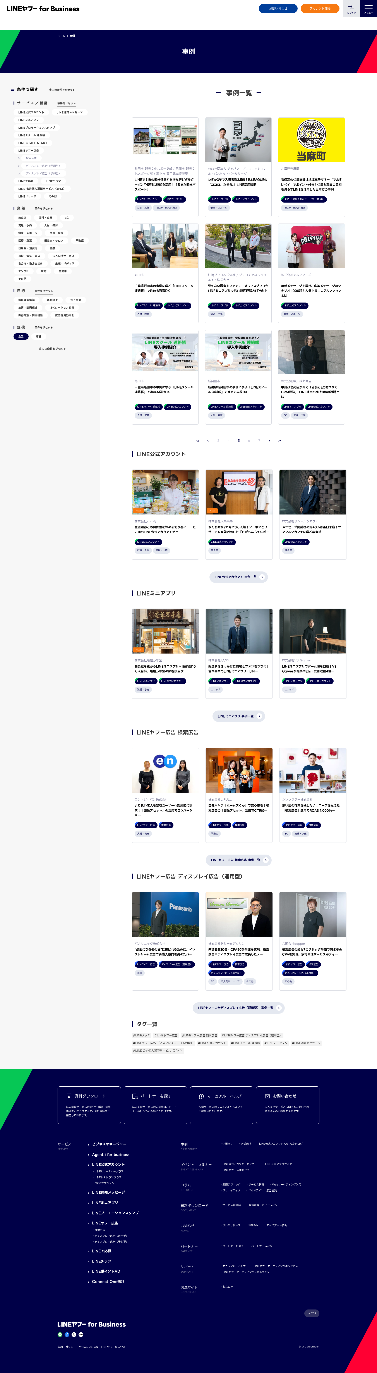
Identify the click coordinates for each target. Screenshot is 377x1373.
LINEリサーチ (27, 196)
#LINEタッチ (141, 1035)
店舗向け (246, 1144)
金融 (52, 248)
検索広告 (31, 158)
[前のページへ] (208, 441)
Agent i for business (110, 1154)
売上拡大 (75, 300)
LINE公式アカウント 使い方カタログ (281, 1144)
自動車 (63, 271)
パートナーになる (261, 1246)
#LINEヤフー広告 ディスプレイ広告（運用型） (252, 1035)
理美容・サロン (53, 241)
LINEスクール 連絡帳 (31, 135)
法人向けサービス (64, 256)
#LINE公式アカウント (212, 1043)
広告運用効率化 (64, 315)
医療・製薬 (25, 241)
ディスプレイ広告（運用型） (44, 166)
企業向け (228, 1144)
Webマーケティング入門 (286, 1184)
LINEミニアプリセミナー (280, 1164)
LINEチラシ (53, 181)
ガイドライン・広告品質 (262, 1190)
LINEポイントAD (106, 1271)
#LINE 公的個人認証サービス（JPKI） (158, 1050)
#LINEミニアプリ (276, 1043)
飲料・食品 (46, 218)
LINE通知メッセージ (70, 112)
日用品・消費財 (28, 248)
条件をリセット (66, 103)
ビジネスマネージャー (109, 1144)
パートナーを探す (233, 1246)
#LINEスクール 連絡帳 (245, 1043)
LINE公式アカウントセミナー (240, 1164)
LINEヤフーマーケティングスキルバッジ (246, 1272)
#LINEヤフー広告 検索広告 (199, 1035)
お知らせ (253, 1225)
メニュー (368, 13)
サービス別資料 (232, 1205)
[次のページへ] (269, 441)
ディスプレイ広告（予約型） (44, 173)
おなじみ (228, 1287)
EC (67, 218)
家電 (43, 271)
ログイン (351, 13)
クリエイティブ (231, 1190)
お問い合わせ (278, 8)
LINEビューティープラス (109, 1171)
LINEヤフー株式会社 (113, 1347)
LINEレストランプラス (108, 1177)
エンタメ (23, 271)
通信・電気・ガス (29, 256)
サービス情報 (256, 1184)
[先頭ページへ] (198, 441)
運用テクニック (232, 1184)
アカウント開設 (320, 8)
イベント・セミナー (196, 1166)
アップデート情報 (276, 1225)
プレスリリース (231, 1225)
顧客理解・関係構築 (30, 315)
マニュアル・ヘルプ (234, 1266)
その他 (53, 196)
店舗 (38, 336)
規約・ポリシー (67, 1347)
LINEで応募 (26, 181)
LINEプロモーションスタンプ (36, 128)
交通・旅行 (56, 233)
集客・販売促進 (28, 308)
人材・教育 (51, 225)
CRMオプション (104, 1183)
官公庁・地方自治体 (30, 264)
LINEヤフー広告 (28, 150)
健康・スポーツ (28, 233)
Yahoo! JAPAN (88, 1347)
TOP (313, 1313)
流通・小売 (25, 225)
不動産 (80, 241)
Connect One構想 (108, 1281)
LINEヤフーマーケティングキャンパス (276, 1266)
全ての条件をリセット (62, 90)
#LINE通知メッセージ (306, 1043)
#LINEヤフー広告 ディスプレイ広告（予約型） (163, 1043)
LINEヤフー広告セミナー (237, 1170)
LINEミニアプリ (28, 120)
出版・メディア (64, 264)
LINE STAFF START (33, 143)
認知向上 (52, 300)
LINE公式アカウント (31, 112)
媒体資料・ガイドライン (263, 1205)
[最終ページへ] (280, 441)
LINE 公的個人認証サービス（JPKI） (42, 189)
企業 (21, 336)
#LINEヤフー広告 (166, 1035)
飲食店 (22, 218)
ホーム (61, 36)
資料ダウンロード (195, 1207)
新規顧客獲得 (26, 300)
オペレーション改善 (62, 308)
